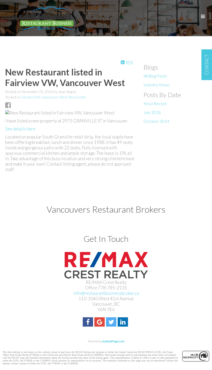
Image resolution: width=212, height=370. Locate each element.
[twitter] (112, 322)
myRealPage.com (113, 341)
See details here (20, 129)
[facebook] (88, 322)
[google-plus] (100, 322)
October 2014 (156, 121)
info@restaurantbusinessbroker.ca (106, 293)
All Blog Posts (155, 75)
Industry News (156, 84)
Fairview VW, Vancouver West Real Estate (53, 97)
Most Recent (155, 103)
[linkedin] (123, 322)
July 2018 (152, 112)
